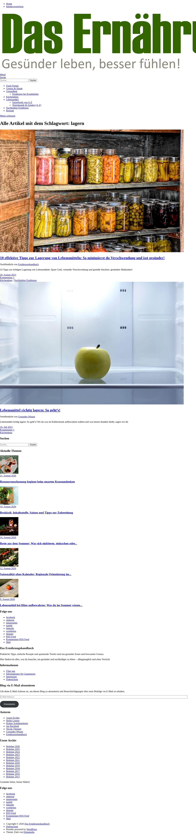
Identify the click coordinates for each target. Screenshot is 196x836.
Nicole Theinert (13, 729)
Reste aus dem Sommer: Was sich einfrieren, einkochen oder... (38, 543)
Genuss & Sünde (14, 88)
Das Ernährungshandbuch (37, 824)
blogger (9, 634)
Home (9, 3)
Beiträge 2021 (13, 760)
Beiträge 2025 (13, 749)
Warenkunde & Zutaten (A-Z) (26, 105)
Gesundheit (11, 91)
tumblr (9, 625)
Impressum (11, 676)
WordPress (31, 829)
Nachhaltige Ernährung (17, 108)
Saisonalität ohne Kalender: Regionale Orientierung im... (35, 574)
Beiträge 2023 (13, 754)
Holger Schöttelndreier (17, 723)
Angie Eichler (13, 718)
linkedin (10, 628)
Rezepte (10, 110)
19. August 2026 (8, 506)
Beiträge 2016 (13, 774)
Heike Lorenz (12, 720)
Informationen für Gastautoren (20, 674)
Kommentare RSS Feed (17, 639)
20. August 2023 (8, 275)
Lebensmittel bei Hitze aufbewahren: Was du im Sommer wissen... (41, 605)
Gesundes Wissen (26, 416)
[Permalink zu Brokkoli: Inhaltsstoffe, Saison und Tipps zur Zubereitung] (9, 504)
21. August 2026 (8, 475)
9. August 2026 (7, 599)
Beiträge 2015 (13, 776)
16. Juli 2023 (6, 427)
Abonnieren (9, 704)
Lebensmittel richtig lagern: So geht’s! (30, 410)
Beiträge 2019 (13, 765)
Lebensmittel (12, 99)
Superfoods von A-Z (22, 102)
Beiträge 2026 (13, 746)
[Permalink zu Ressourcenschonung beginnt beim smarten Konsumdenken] (9, 473)
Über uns (10, 671)
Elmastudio (29, 832)
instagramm (11, 623)
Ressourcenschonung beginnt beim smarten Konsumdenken (37, 481)
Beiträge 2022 (13, 757)
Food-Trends (12, 85)
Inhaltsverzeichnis (14, 6)
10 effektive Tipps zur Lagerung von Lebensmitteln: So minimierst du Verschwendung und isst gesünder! (82, 258)
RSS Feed (11, 636)
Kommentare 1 (7, 277)
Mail (8, 642)
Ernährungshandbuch (28, 264)
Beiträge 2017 (13, 771)
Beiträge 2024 (13, 752)
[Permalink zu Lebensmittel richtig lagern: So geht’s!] (92, 403)
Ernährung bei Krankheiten (25, 94)
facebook (10, 617)
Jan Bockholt (12, 726)
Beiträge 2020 (13, 763)
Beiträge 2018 (13, 768)
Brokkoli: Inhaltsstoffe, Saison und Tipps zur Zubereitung (36, 512)
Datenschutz (12, 679)
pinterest (10, 620)
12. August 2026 (8, 568)
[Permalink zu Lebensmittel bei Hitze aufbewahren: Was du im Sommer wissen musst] (9, 596)
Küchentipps (12, 97)
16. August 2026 (8, 537)
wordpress (11, 631)
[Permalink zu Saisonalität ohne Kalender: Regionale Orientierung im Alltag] (9, 565)
